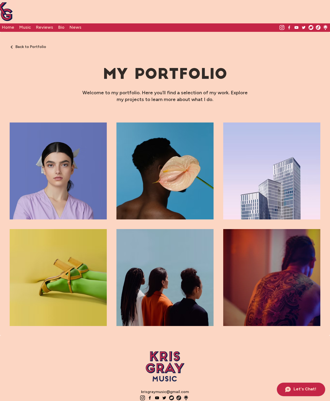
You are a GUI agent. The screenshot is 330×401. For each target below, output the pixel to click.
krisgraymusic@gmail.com (165, 392)
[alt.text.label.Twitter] (303, 27)
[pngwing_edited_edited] (178, 397)
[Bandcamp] (310, 27)
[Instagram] (282, 27)
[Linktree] (325, 27)
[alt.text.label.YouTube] (296, 27)
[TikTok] (318, 27)
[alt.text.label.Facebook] (289, 27)
